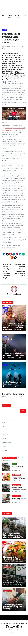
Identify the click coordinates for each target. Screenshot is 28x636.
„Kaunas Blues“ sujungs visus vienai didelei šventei (13, 354)
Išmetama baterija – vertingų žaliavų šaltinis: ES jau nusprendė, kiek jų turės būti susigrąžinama (13, 584)
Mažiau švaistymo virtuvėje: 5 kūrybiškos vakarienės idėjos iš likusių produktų (18, 479)
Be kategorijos (6, 419)
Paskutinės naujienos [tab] (10, 458)
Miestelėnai (5, 434)
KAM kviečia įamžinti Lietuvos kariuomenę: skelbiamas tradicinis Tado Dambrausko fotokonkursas (13, 537)
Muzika (4, 29)
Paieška (6, 406)
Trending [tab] (7, 460)
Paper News (15, 623)
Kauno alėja (13, 15)
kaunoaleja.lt (9, 46)
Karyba (4, 423)
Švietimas (4, 450)
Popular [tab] (22, 458)
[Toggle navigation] (3, 15)
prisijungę (7, 397)
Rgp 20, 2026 (17, 357)
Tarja (4, 48)
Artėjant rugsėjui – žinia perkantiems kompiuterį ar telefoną (19, 500)
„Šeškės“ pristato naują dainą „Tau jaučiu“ (12, 383)
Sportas (4, 446)
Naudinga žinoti (6, 442)
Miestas (4, 431)
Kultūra (4, 427)
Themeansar (23, 623)
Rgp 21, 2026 (17, 329)
